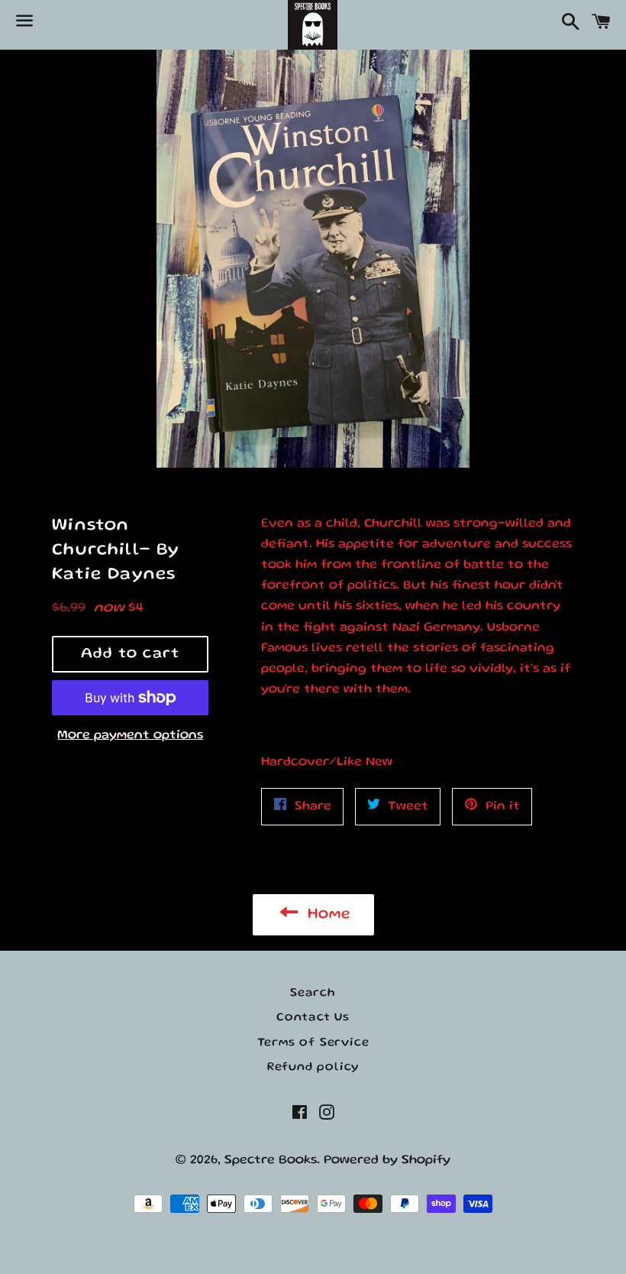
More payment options (130, 735)
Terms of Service (313, 1043)
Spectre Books (270, 1160)
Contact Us (313, 1018)
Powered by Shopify (387, 1160)
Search (313, 993)
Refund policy (313, 1067)
